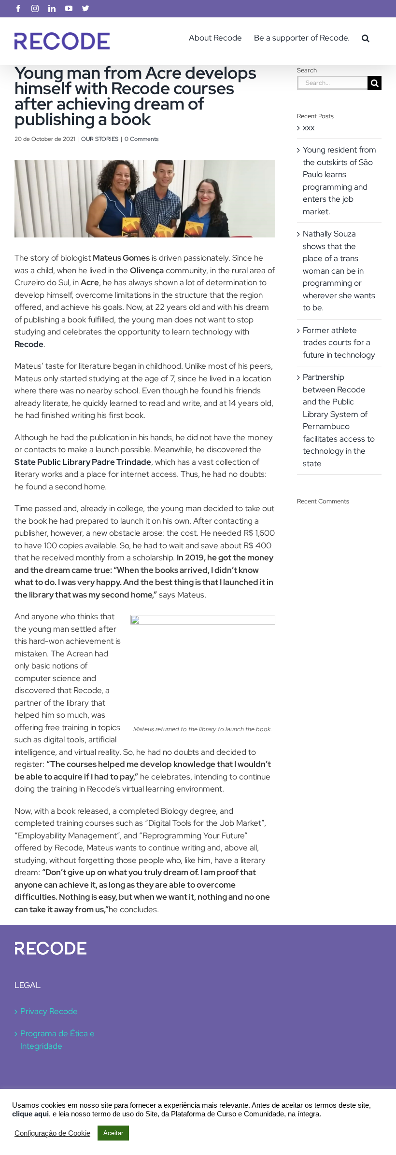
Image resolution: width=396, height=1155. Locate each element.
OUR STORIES (99, 139)
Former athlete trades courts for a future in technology (339, 342)
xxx (308, 127)
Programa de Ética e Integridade (57, 1039)
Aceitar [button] (113, 1133)
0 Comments (141, 139)
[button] (365, 37)
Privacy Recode (49, 1011)
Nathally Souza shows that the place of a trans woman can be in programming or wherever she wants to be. (339, 270)
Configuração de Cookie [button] (52, 1133)
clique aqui (30, 1114)
